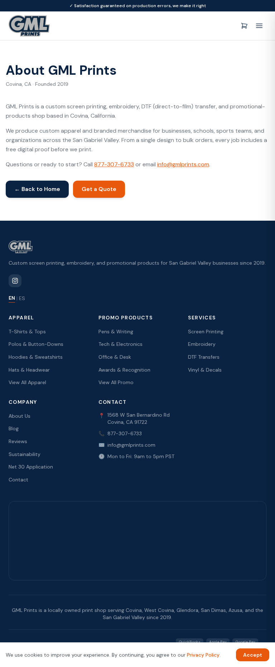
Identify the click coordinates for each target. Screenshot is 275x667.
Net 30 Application (31, 467)
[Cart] (244, 25)
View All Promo (116, 382)
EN (12, 298)
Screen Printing (205, 331)
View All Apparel (27, 382)
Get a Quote (99, 189)
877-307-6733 (114, 164)
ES (22, 298)
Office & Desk (114, 357)
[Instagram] (15, 280)
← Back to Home (37, 189)
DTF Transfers (203, 357)
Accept (252, 655)
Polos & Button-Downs (36, 344)
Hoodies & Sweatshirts (36, 357)
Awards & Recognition (124, 370)
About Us (19, 416)
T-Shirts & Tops (27, 331)
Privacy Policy (203, 655)
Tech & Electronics (120, 344)
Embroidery (202, 344)
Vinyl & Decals (205, 370)
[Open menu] (259, 26)
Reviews (18, 441)
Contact (18, 479)
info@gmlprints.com (183, 164)
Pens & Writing (115, 331)
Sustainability (24, 454)
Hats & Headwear (29, 370)
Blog (14, 428)
